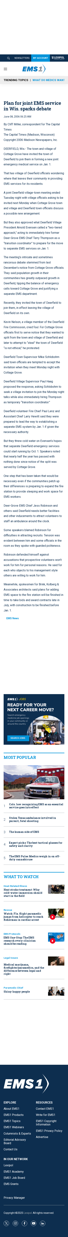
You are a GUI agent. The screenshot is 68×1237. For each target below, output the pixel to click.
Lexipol (28, 1212)
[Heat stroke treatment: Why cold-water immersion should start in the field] (56, 889)
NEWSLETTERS (22, 58)
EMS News (12, 618)
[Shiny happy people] (56, 991)
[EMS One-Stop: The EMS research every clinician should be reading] (56, 937)
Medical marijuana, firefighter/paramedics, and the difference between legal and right (24, 969)
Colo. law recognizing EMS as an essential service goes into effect (36, 806)
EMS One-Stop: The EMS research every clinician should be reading (20, 940)
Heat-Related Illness (15, 886)
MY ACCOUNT (40, 58)
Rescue (8, 910)
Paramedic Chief (13, 987)
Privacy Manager (14, 1197)
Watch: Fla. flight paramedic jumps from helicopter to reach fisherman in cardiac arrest (23, 916)
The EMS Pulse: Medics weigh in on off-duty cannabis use (34, 858)
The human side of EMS (24, 832)
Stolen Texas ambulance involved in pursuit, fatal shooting (32, 820)
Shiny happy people (17, 991)
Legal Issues (11, 957)
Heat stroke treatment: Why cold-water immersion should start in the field (23, 893)
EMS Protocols (12, 934)
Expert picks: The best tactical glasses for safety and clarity (35, 844)
